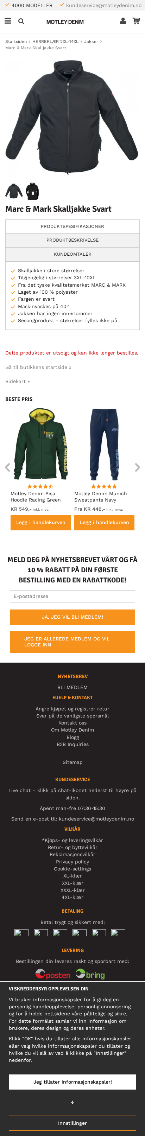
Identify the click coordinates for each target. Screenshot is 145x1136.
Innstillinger (72, 1123)
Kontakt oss (72, 723)
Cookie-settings (72, 869)
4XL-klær (72, 897)
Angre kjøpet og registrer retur (72, 708)
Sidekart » (17, 381)
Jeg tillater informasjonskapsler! (72, 1082)
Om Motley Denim (72, 730)
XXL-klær (72, 883)
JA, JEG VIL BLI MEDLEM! (72, 617)
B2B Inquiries (73, 744)
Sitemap (73, 762)
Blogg (73, 737)
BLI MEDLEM (72, 687)
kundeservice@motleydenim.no (103, 5)
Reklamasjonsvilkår (72, 854)
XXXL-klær (73, 890)
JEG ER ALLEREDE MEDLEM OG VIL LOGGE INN (66, 642)
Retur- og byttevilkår (72, 847)
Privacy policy (72, 861)
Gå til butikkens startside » (38, 367)
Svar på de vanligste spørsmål (72, 716)
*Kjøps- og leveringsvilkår (72, 840)
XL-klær (72, 876)
